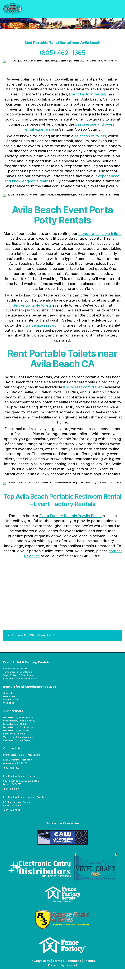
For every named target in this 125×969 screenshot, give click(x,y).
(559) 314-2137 (11, 789)
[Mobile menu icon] (118, 9)
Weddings (8, 702)
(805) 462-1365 (62, 52)
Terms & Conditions (67, 960)
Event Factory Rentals (88, 94)
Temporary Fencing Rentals (17, 671)
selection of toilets (90, 136)
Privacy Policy (40, 960)
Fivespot (71, 965)
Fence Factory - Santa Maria (18, 727)
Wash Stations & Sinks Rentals (19, 675)
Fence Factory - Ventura (16, 730)
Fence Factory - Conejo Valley (19, 720)
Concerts (8, 693)
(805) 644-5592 (11, 810)
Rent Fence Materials (14, 733)
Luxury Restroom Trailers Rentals (20, 678)
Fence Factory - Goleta (15, 724)
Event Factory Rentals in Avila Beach (70, 516)
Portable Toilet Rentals (15, 668)
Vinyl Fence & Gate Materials (18, 737)
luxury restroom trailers (83, 387)
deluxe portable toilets (32, 305)
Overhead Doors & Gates (16, 740)
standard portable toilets (99, 233)
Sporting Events (11, 699)
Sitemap (89, 960)
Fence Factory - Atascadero (18, 717)
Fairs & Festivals (11, 696)
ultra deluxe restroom (41, 325)
